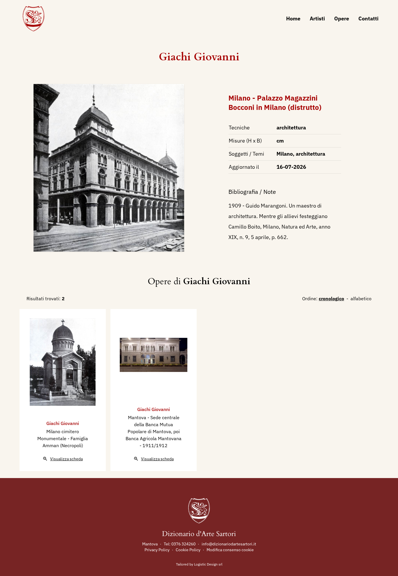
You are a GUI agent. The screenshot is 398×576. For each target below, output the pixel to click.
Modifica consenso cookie (230, 549)
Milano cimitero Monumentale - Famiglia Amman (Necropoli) (62, 438)
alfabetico (361, 298)
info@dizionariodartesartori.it (229, 544)
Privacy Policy (157, 549)
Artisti (317, 18)
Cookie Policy (188, 549)
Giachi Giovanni (199, 57)
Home (293, 18)
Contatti (368, 18)
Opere (341, 18)
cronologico (331, 298)
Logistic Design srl (208, 564)
